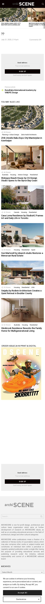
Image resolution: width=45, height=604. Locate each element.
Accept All (22, 593)
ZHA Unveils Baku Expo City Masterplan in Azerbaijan (11, 24)
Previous (1, 18)
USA (32, 287)
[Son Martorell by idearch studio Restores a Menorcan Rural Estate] (22, 235)
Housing (13, 175)
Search (41, 517)
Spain (33, 250)
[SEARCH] (43, 4)
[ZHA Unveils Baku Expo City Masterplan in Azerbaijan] (14, 15)
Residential (34, 175)
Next (44, 18)
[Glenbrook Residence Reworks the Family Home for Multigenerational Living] (22, 310)
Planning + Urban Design (10, 135)
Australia (5, 175)
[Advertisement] (22, 433)
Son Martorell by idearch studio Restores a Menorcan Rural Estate (22, 254)
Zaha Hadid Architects (28, 135)
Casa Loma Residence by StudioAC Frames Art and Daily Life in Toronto (22, 216)
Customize (21, 599)
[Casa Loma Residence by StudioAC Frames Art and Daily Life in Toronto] (22, 197)
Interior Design (23, 175)
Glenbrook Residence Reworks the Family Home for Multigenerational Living (21, 329)
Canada (16, 212)
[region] (22, 589)
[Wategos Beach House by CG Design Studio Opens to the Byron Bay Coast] (22, 157)
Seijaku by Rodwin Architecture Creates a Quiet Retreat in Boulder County (21, 292)
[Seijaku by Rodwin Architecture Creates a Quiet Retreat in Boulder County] (22, 273)
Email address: (22, 63)
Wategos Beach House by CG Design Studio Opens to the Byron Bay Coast (19, 179)
